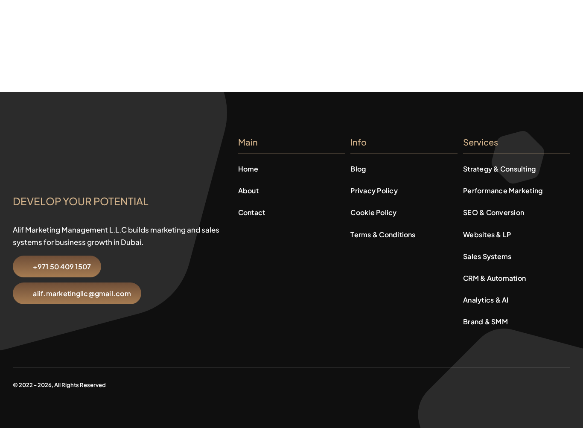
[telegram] (540, 383)
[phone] (567, 383)
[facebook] (485, 383)
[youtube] (513, 383)
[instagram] (499, 383)
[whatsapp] (526, 383)
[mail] (554, 383)
